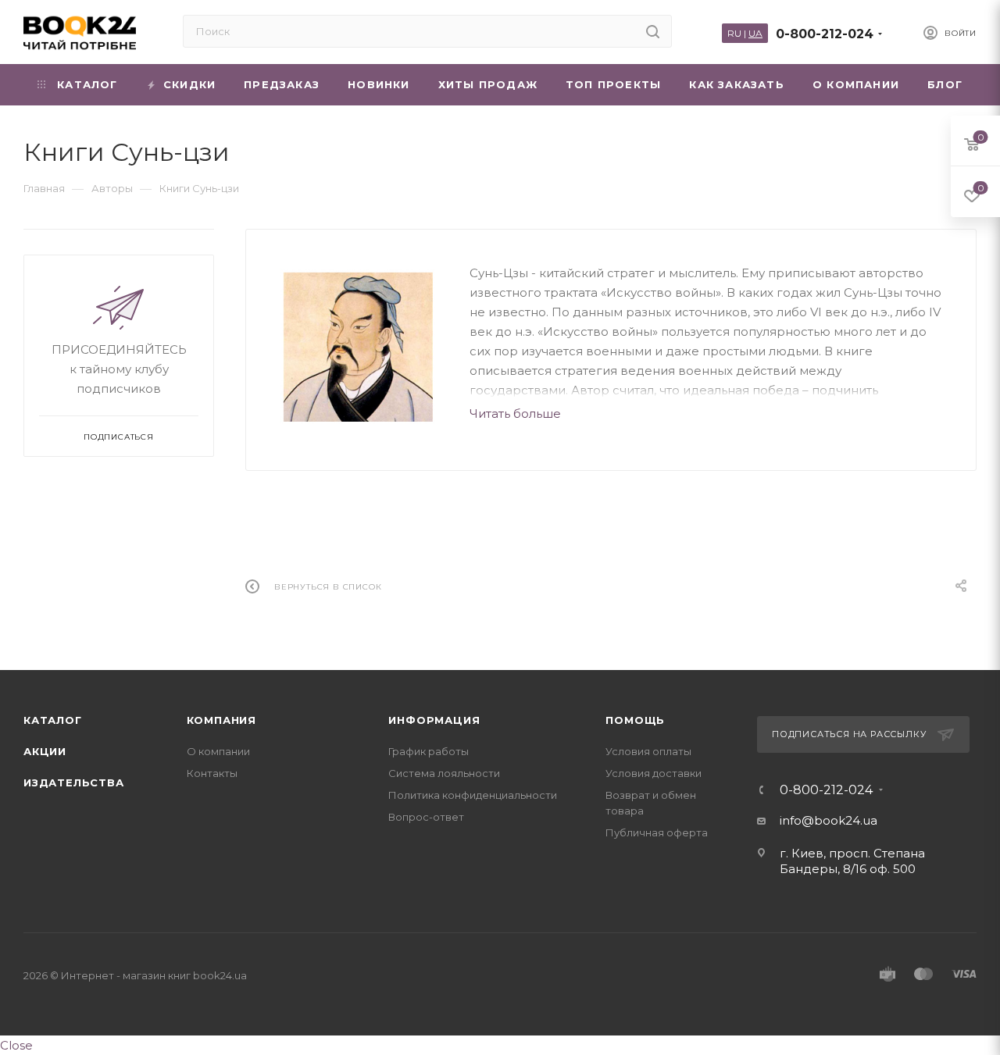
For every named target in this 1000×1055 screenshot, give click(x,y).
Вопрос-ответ (426, 817)
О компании (218, 751)
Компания (221, 720)
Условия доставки (653, 773)
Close (16, 1045)
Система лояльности (444, 773)
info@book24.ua (828, 820)
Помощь (635, 720)
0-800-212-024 (824, 34)
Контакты (212, 773)
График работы (428, 751)
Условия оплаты (648, 751)
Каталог (52, 720)
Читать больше (515, 413)
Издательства (73, 782)
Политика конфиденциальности (472, 795)
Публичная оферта (656, 832)
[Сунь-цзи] (358, 347)
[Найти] (653, 31)
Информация (434, 720)
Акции (44, 751)
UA (755, 33)
